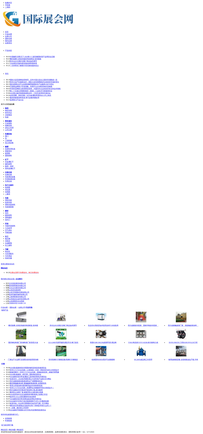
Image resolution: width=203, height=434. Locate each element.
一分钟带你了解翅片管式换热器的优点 (24, 65)
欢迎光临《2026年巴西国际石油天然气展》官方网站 (29, 403)
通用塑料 (8, 155)
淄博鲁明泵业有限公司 (17, 303)
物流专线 (8, 110)
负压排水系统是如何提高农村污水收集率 (103, 325)
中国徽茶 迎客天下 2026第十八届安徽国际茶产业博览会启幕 (32, 57)
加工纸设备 (9, 143)
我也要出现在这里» (8, 279)
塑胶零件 (8, 151)
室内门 (7, 220)
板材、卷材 (9, 166)
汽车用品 (8, 256)
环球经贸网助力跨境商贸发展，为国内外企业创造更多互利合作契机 (35, 89)
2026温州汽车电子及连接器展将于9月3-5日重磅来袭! (29, 401)
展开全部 (4, 104)
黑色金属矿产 (10, 168)
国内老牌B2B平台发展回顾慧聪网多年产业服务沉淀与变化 (32, 84)
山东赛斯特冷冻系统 (16, 301)
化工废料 (8, 245)
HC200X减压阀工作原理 (143, 359)
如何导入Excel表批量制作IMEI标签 (23, 397)
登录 (2, 264)
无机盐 (7, 241)
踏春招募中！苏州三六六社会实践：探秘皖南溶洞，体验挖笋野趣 (34, 372)
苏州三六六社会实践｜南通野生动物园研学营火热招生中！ (32, 388)
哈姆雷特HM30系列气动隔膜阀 (103, 359)
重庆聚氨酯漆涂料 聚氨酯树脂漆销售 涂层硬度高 (28, 383)
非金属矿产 (9, 162)
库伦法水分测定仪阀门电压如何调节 (23, 61)
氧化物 (7, 239)
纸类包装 (8, 202)
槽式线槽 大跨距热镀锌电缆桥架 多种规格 (25, 59)
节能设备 (8, 232)
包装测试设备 (10, 177)
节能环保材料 (10, 226)
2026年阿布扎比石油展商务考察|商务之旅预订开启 (28, 394)
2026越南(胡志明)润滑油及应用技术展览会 (25, 399)
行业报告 (8, 123)
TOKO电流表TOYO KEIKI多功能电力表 (143, 342)
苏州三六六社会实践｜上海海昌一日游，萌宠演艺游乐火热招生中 (34, 370)
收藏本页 (8, 3)
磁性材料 (8, 164)
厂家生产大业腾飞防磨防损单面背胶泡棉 (23, 359)
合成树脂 (8, 243)
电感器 (7, 187)
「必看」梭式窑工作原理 (19, 408)
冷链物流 (8, 115)
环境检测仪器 (10, 179)
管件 (6, 213)
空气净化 (8, 230)
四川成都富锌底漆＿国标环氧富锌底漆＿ (143, 325)
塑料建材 (8, 217)
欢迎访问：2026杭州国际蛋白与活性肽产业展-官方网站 (30, 379)
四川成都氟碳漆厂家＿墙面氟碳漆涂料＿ (183, 325)
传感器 (7, 192)
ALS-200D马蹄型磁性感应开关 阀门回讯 (63, 342)
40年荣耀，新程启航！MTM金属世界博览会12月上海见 (30, 95)
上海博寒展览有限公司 (17, 297)
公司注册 (8, 130)
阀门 (6, 136)
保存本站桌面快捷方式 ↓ (10, 414)
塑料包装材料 (10, 205)
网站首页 (4, 430)
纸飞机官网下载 (7, 425)
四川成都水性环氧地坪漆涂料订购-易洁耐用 (26, 390)
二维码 (7, 7)
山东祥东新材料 (15, 290)
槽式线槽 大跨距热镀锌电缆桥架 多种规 (23, 325)
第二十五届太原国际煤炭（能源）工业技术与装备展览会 (31, 91)
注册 (6, 264)
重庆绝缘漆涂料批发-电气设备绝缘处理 (24, 97)
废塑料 (7, 153)
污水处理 (8, 228)
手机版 (7, 5)
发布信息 (11, 264)
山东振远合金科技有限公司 (19, 299)
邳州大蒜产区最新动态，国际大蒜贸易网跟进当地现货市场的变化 (34, 82)
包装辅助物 (9, 207)
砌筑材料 (8, 215)
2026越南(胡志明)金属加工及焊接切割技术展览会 (28, 377)
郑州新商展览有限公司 (17, 285)
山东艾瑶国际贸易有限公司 (19, 292)
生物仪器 (8, 174)
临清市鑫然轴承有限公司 (18, 294)
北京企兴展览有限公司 (17, 288)
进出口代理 (9, 128)
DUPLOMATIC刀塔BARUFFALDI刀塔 (183, 342)
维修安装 (8, 125)
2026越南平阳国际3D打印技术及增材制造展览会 (28, 410)
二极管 (7, 194)
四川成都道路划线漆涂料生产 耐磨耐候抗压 (26, 381)
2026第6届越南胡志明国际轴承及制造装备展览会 (28, 368)
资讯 (6, 74)
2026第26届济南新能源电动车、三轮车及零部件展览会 (30, 93)
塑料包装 (8, 200)
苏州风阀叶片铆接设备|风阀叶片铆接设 (63, 359)
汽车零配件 (9, 254)
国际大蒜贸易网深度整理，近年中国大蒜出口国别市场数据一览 (33, 80)
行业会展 (4, 307)
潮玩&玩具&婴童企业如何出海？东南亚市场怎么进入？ (30, 405)
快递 (6, 117)
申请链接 (8, 420)
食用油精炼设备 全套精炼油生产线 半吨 (183, 359)
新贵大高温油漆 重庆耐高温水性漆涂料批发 (26, 385)
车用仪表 (8, 181)
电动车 (7, 251)
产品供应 (8, 50)
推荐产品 (4, 310)
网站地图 (12, 430)
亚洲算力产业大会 (16, 100)
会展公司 (21, 307)
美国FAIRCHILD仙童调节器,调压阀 (103, 342)
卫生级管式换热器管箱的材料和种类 (23, 63)
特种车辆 (8, 258)
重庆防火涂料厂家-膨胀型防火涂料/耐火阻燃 (26, 392)
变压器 (7, 189)
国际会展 (13, 307)
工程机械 (8, 140)
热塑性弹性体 (10, 149)
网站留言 (20, 430)
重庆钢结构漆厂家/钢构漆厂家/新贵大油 (23, 342)
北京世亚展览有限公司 (17, 283)
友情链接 (8, 418)
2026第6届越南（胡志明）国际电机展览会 (25, 374)
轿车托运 (8, 113)
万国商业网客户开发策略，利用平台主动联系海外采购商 (31, 86)
